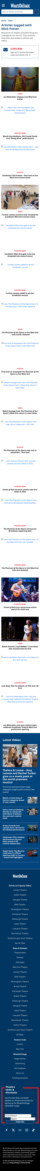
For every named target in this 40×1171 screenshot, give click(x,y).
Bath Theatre (20, 904)
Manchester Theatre (20, 933)
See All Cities (20, 943)
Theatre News (20, 133)
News (10, 20)
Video (20, 94)
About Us (20, 1073)
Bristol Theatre (20, 986)
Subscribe (20, 1122)
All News (20, 1034)
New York (20, 1049)
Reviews (20, 957)
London (20, 1044)
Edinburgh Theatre (20, 919)
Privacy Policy (14, 1163)
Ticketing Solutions (20, 1078)
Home (3, 20)
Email (7, 1113)
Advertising (20, 1063)
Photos (20, 172)
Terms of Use (25, 1163)
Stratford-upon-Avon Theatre (20, 938)
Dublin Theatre (20, 895)
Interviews (20, 962)
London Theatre (20, 890)
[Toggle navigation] (1, 5)
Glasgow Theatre (20, 899)
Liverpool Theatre (20, 928)
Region (8, 1119)
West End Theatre (20, 967)
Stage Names (20, 1058)
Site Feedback (20, 1068)
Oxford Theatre (20, 1025)
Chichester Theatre (20, 914)
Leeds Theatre (20, 924)
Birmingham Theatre (20, 909)
